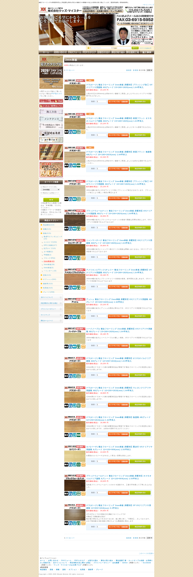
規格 (51, 569)
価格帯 (90, 569)
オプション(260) (49, 279)
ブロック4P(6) (49, 258)
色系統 (82, 569)
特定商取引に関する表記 (49, 303)
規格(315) (47, 233)
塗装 (64, 569)
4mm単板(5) (49, 267)
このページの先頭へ (146, 553)
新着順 (135, 70)
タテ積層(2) (48, 251)
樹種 (58, 569)
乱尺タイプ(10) (50, 248)
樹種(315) (47, 229)
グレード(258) (48, 292)
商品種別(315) (48, 225)
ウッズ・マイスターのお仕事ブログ (68, 565)
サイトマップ (45, 315)
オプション (73, 569)
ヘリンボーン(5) (50, 271)
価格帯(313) (48, 283)
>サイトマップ (148, 5)
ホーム (42, 560)
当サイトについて (47, 297)
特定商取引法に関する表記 (80, 562)
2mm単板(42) (49, 261)
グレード (99, 569)
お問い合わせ (53, 560)
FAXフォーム (66, 560)
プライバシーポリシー (48, 309)
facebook (147, 562)
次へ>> (72, 70)
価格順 (128, 70)
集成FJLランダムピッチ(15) (53, 238)
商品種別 (43, 569)
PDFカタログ (79, 560)
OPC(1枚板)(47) (50, 245)
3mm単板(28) (49, 264)
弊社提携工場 (121, 560)
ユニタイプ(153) (50, 242)
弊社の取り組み (107, 560)
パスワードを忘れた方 (145, 48)
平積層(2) (47, 255)
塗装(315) (47, 275)
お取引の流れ (93, 560)
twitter (125, 562)
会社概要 (115, 562)
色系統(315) (48, 288)
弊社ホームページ (47, 320)
